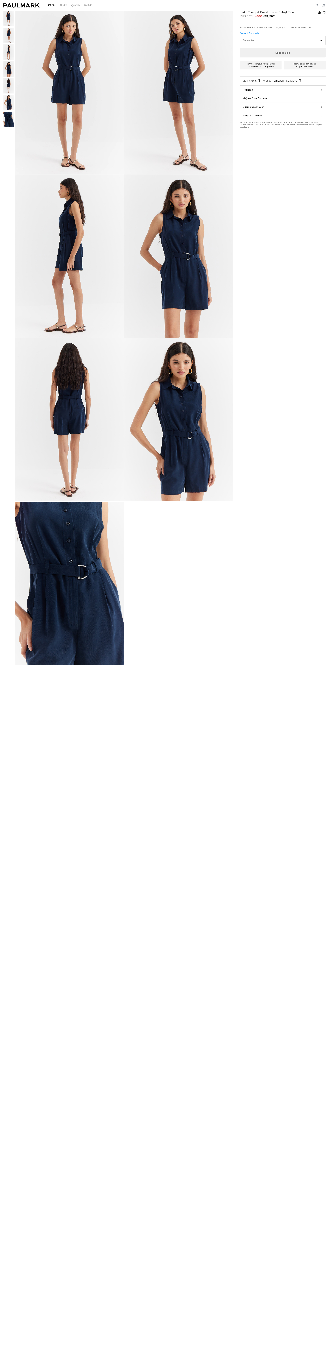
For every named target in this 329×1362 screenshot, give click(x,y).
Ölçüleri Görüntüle (249, 33)
